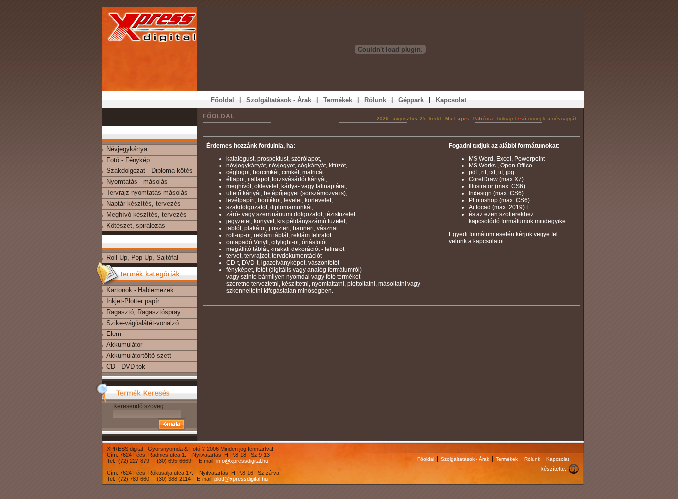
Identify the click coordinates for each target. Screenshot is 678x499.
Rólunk (532, 459)
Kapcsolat (557, 459)
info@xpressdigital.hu (242, 461)
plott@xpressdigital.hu (241, 479)
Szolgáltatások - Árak (465, 459)
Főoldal (425, 459)
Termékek (507, 459)
